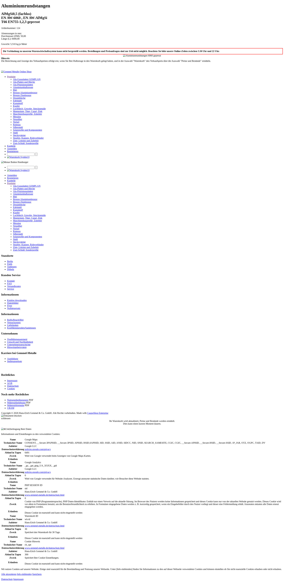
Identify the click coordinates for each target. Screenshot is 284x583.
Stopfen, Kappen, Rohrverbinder (28, 138)
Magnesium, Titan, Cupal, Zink (27, 111)
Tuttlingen (12, 266)
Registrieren (12, 151)
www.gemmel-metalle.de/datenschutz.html (44, 495)
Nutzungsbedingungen (17, 400)
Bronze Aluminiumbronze (25, 92)
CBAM (10, 408)
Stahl (15, 132)
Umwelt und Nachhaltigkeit (20, 342)
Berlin (10, 261)
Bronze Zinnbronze (22, 95)
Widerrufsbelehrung (16, 402)
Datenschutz (13, 386)
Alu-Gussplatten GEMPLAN (27, 79)
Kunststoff (18, 103)
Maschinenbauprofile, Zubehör (27, 114)
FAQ (9, 283)
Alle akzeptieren (8, 574)
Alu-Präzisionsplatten (23, 84)
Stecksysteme (19, 135)
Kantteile (11, 146)
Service (10, 289)
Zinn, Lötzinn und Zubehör (26, 140)
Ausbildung (12, 358)
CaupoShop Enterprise (97, 413)
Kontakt (11, 281)
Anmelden (12, 148)
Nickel (16, 122)
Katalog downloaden (17, 300)
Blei (15, 90)
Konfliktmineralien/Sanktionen (21, 328)
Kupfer (16, 106)
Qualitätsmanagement (17, 339)
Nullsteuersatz (13, 308)
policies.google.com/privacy (38, 449)
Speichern (37, 574)
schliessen (6, 418)
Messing (17, 116)
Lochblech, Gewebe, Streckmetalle (29, 108)
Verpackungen (14, 322)
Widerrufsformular (15, 405)
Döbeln (10, 269)
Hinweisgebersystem (16, 347)
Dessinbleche (19, 98)
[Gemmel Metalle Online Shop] (16, 71)
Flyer (9, 305)
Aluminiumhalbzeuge (23, 87)
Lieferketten (12, 325)
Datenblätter (12, 303)
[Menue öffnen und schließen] (14, 162)
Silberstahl (18, 127)
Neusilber (17, 119)
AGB (9, 383)
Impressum (12, 380)
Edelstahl (17, 100)
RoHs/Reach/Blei (15, 320)
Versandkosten (14, 286)
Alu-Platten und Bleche (24, 82)
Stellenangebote (14, 361)
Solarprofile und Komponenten (27, 130)
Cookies (11, 388)
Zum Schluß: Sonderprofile (25, 143)
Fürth (9, 264)
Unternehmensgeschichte (18, 344)
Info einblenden (24, 574)
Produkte (11, 76)
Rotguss (17, 124)
